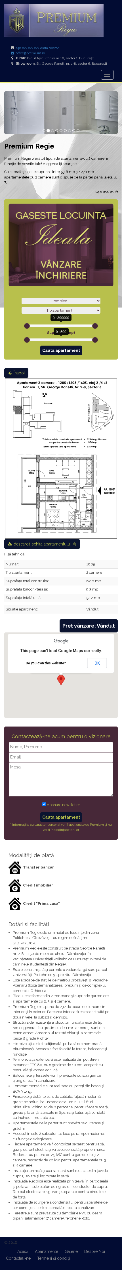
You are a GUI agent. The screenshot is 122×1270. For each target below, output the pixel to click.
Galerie (71, 1251)
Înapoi (18, 373)
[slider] (27, 326)
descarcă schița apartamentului (42, 544)
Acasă (22, 1251)
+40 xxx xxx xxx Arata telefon (38, 48)
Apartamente (46, 1251)
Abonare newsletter (63, 805)
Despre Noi (94, 1251)
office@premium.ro (30, 53)
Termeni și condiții (54, 1258)
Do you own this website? (46, 663)
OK (97, 663)
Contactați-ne (18, 1258)
